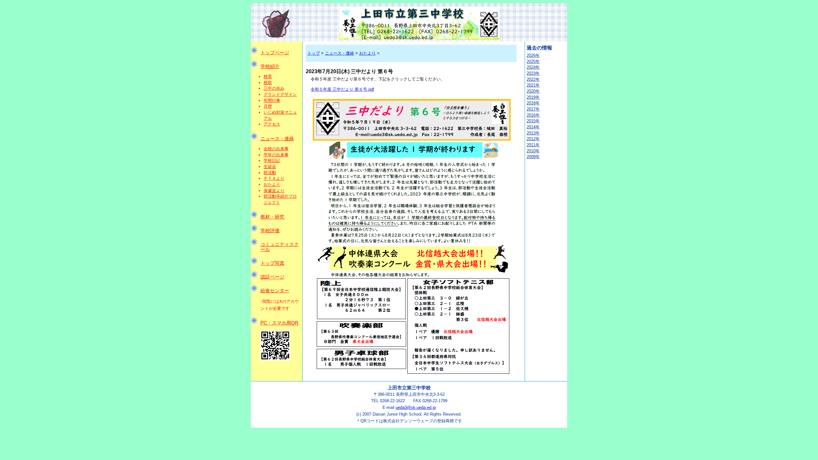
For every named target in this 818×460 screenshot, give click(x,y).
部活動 (270, 172)
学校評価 (270, 230)
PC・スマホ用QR (279, 323)
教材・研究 (272, 216)
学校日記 (272, 160)
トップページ (274, 52)
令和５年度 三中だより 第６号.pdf (342, 89)
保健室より (274, 190)
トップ (313, 53)
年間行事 (272, 100)
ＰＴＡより (274, 178)
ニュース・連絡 (277, 138)
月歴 (268, 106)
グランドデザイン (280, 94)
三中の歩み (274, 88)
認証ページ (272, 277)
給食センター (274, 290)
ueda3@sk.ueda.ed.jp (416, 407)
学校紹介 (270, 66)
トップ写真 (272, 263)
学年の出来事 (276, 154)
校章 (268, 76)
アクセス (272, 124)
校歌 (268, 82)
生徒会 (270, 166)
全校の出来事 (276, 148)
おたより (272, 184)
